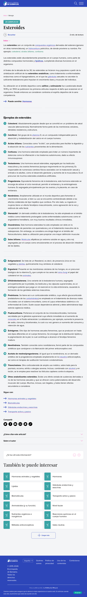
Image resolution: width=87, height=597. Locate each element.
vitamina (35, 135)
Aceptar (78, 592)
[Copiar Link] (30, 424)
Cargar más (45, 535)
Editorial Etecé (51, 588)
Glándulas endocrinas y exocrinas (22, 407)
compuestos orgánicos (45, 45)
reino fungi (62, 272)
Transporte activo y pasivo (19, 411)
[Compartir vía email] (15, 424)
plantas (22, 264)
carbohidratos (32, 298)
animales (27, 275)
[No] (84, 592)
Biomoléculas (14, 403)
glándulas (52, 76)
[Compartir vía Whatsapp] (25, 424)
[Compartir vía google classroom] (20, 424)
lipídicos (39, 60)
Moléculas (26, 239)
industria (63, 356)
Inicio (5, 15)
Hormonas (27, 101)
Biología (11, 15)
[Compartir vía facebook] (10, 424)
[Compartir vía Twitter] (5, 424)
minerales (12, 319)
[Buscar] (75, 3)
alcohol (72, 368)
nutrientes (29, 146)
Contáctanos (74, 560)
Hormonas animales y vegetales (22, 398)
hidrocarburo (34, 48)
